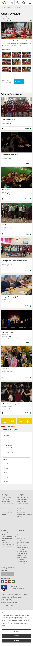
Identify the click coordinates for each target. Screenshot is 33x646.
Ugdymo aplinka (6, 499)
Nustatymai (16, 631)
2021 (7, 477)
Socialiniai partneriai (7, 512)
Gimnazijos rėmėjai (22, 555)
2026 (7, 435)
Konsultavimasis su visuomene (22, 539)
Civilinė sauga (20, 559)
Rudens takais (6, 368)
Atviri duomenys (21, 563)
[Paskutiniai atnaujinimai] (18, 2)
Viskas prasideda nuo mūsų (10, 154)
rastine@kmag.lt (8, 600)
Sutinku (16, 641)
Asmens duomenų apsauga (24, 536)
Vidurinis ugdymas (22, 499)
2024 (7, 464)
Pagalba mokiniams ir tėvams (24, 507)
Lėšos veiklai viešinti (7, 538)
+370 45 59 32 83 (7, 599)
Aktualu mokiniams (22, 553)
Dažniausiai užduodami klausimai (23, 543)
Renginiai (17, 7)
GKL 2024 (4, 225)
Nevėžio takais (6, 189)
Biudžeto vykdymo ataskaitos (9, 544)
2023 (7, 468)
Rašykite (4, 574)
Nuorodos (19, 533)
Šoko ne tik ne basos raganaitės (11, 404)
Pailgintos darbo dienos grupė (24, 514)
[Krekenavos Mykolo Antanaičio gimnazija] (4, 2)
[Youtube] (6, 581)
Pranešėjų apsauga (22, 545)
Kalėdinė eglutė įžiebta (8, 119)
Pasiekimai (4, 505)
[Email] (13, 581)
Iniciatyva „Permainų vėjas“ (10, 297)
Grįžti (5, 90)
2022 (7, 472)
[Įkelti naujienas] (11, 2)
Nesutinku (16, 636)
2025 (7, 459)
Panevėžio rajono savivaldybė (18, 588)
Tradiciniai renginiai (6, 510)
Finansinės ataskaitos (7, 546)
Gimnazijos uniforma (7, 509)
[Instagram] (9, 581)
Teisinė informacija (22, 561)
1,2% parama (20, 549)
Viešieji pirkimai (5, 542)
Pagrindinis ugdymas (22, 497)
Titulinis (3, 7)
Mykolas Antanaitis (6, 501)
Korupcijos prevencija (22, 557)
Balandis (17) (9, 447)
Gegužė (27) (9, 445)
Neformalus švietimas (22, 505)
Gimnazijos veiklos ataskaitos (9, 548)
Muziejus (4, 514)
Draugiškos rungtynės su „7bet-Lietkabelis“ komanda (14, 260)
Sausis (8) (8, 455)
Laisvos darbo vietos (22, 535)
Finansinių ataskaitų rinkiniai (9, 536)
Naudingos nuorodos (22, 547)
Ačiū (17, 81)
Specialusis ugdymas (22, 503)
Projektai (4, 540)
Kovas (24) (9, 450)
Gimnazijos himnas (6, 507)
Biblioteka (19, 516)
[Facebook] (2, 581)
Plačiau (27, 128)
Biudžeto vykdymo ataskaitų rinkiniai (8, 533)
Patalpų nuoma (21, 512)
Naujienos (10, 7)
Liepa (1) (8, 440)
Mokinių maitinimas (22, 509)
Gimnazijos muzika (7, 332)
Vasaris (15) (9, 452)
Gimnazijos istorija (6, 497)
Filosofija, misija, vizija (7, 503)
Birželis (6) (9, 442)
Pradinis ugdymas (21, 501)
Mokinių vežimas (21, 510)
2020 (7, 481)
